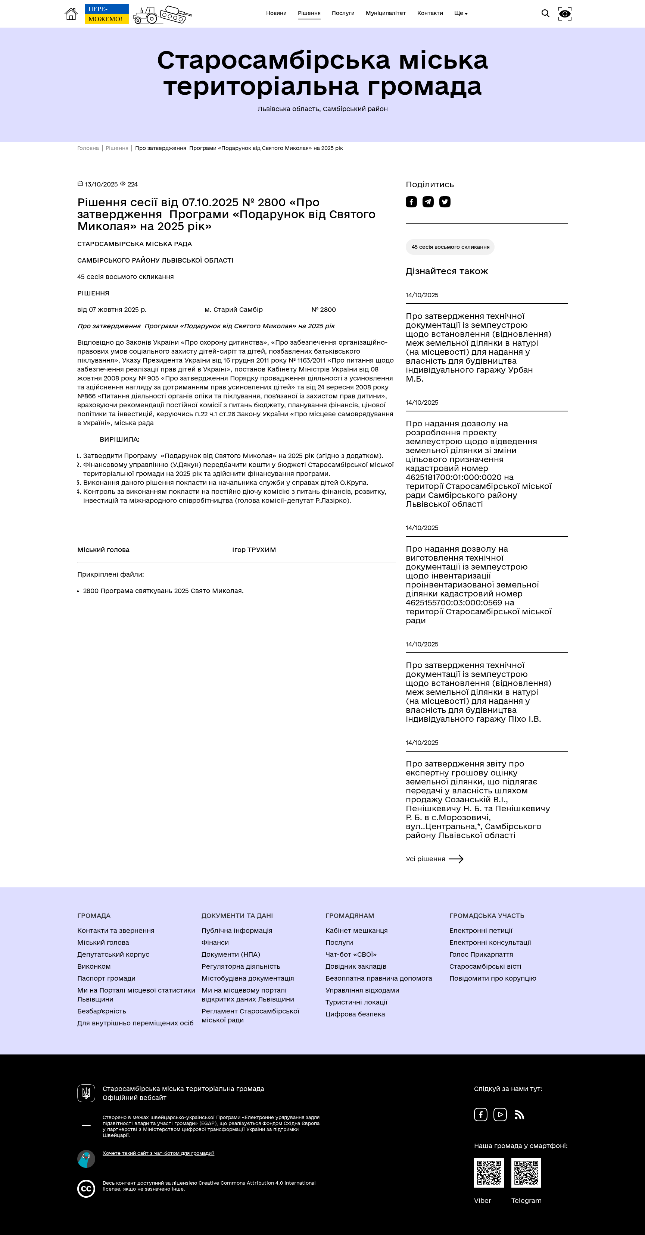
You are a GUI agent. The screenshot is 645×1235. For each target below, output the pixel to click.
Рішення (117, 148)
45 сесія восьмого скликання (451, 247)
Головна (88, 148)
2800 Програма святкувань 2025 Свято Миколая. (163, 590)
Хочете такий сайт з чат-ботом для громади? (158, 1153)
